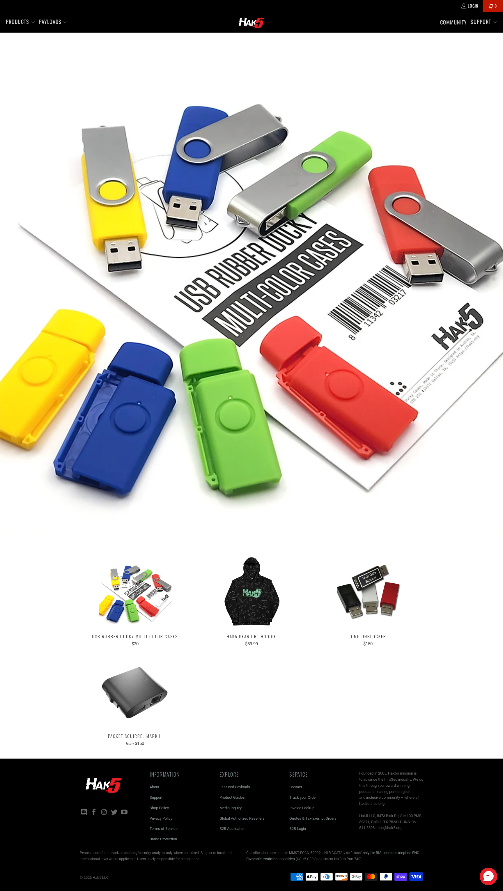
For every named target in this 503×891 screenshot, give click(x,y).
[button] (20, 22)
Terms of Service (164, 828)
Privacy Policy (161, 818)
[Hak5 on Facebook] (94, 812)
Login (473, 6)
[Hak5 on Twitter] (114, 812)
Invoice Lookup (301, 808)
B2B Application (232, 828)
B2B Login (297, 828)
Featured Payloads (234, 787)
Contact (295, 787)
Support (156, 797)
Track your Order (303, 797)
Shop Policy (159, 808)
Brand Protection (163, 839)
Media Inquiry (230, 808)
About (154, 787)
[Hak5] (251, 22)
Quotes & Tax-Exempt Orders (312, 818)
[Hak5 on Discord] (84, 812)
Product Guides (232, 797)
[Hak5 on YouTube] (124, 812)
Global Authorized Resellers (242, 818)
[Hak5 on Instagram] (104, 812)
